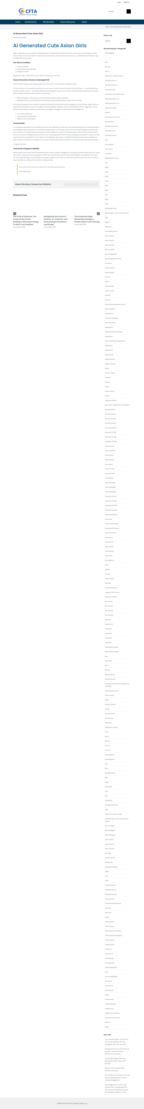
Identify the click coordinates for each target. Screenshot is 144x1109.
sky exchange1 (110, 826)
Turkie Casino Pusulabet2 (113, 935)
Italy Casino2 (109, 546)
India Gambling (110, 482)
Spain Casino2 (110, 848)
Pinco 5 (107, 745)
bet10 (107, 167)
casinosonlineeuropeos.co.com (115, 304)
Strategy (107, 853)
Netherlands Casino (111, 647)
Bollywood (108, 227)
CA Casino (108, 263)
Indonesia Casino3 (111, 514)
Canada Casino (110, 268)
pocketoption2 (110, 759)
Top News (108, 908)
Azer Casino (109, 149)
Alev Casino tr (109, 121)
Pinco (107, 732)
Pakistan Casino (110, 704)
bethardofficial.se (111, 208)
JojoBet (107, 569)
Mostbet (108, 620)
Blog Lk (107, 222)
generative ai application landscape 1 (117, 405)
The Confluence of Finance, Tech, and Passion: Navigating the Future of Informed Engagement (117, 1077)
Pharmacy (108, 723)
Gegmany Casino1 (111, 400)
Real (106, 796)
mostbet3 (108, 633)
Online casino (109, 695)
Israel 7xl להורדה (110, 533)
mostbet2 (108, 629)
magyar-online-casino (112, 592)
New (106, 656)
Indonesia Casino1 (111, 501)
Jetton (107, 565)
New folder (108, 661)
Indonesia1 (108, 519)
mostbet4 (108, 638)
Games (107, 396)
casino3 (107, 295)
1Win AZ (107, 67)
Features (108, 377)
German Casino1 (110, 414)
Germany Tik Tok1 (110, 437)
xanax (107, 1027)
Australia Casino (110, 131)
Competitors (109, 313)
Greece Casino (109, 446)
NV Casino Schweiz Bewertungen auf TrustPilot (117, 685)
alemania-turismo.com (112, 117)
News (107, 665)
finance (107, 382)
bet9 (106, 204)
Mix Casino (108, 601)
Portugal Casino (110, 773)
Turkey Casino (109, 922)
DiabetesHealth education (113, 332)
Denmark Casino (110, 323)
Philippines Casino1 (111, 727)
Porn (106, 764)
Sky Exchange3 (110, 835)
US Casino (108, 981)
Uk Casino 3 (109, 954)
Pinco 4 (107, 741)
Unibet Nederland (111, 967)
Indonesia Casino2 (111, 510)
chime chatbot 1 (110, 309)
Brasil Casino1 (109, 236)
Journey (107, 574)
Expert (107, 368)
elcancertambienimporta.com (115, 341)
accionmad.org (110, 90)
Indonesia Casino (110, 496)
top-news (108, 912)
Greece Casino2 (110, 450)
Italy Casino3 (109, 551)
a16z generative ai (111, 80)
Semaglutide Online (111, 805)
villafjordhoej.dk (110, 1004)
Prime (107, 782)
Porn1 (106, 768)
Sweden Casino (110, 858)
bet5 (106, 185)
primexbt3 (108, 787)
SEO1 (106, 809)
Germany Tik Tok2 (111, 441)
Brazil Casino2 (109, 245)
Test (106, 876)
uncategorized (109, 963)
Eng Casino (108, 345)
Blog (106, 217)
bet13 (107, 181)
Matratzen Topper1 (111, 597)
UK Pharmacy (109, 958)
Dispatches (109, 336)
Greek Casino (109, 455)
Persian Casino (110, 713)
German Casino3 (110, 419)
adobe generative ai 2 (112, 99)
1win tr (107, 71)
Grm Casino (109, 464)
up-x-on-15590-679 (111, 976)
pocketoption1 (109, 755)
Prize (106, 791)
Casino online (109, 291)
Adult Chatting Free (25, 171)
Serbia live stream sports (113, 814)
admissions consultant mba (114, 94)
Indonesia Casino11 (111, 505)
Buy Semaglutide (110, 254)
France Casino (109, 391)
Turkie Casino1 (109, 940)
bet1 (106, 163)
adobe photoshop (111, 108)
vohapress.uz (109, 1008)
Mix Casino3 (109, 615)
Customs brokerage (111, 318)
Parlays (107, 709)
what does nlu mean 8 (112, 1018)
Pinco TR (108, 750)
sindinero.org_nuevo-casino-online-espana (117, 820)
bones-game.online (111, 231)
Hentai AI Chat (110, 469)
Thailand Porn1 (110, 899)
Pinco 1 (107, 736)
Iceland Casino (110, 473)
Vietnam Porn (109, 999)
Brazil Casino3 (109, 249)
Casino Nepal (109, 286)
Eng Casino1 (109, 350)
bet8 (106, 199)
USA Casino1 (109, 986)
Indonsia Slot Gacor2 (112, 528)
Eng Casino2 (109, 355)
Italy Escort (108, 556)
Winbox (107, 1022)
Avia (106, 140)
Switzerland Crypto (111, 867)
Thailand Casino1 (110, 890)
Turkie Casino (109, 926)
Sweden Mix (109, 862)
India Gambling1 (110, 487)
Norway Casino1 (110, 679)
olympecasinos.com (111, 691)
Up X (106, 972)
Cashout (107, 277)
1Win (106, 62)
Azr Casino (108, 153)
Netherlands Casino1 (112, 652)
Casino (107, 281)
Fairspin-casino (110, 373)
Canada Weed (109, 272)
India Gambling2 (110, 492)
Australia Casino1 (110, 135)
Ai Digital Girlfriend (19, 144)
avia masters (109, 144)
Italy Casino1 (109, 542)
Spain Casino (109, 839)
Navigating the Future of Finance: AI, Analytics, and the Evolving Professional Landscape (117, 1051)
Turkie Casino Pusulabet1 (113, 931)
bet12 (107, 176)
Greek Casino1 (109, 460)
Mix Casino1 (109, 606)
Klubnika (108, 583)
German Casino (110, 409)
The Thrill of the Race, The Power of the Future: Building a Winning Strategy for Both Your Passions (116, 1041)
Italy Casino (109, 537)
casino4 (107, 300)
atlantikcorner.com (111, 126)
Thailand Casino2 (110, 894)
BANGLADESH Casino (112, 158)
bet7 (106, 195)
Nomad (107, 670)
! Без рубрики (109, 53)
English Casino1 (110, 364)
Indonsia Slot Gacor (111, 524)
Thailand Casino (110, 885)
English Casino (110, 359)
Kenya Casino (109, 578)
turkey (107, 917)
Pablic (107, 700)
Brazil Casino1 (109, 240)
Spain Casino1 (109, 844)
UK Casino (108, 949)
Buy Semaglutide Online (113, 259)
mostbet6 (108, 642)
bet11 (106, 172)
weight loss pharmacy (112, 1013)
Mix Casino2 (109, 610)
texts (106, 881)
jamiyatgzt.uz (109, 560)
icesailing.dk (109, 478)
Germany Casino (110, 423)
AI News (107, 112)
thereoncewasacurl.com (113, 903)
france (107, 386)
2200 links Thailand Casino (114, 76)
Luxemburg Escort (111, 588)
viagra (107, 995)
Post (106, 777)
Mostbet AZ (109, 624)
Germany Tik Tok (110, 432)
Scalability (108, 800)
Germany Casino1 (110, 428)
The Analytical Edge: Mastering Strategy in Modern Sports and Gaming (87, 219)
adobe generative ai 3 (112, 103)
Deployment (109, 327)
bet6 (106, 190)
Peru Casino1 (109, 718)
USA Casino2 (109, 990)
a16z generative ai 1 (111, 85)
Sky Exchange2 (110, 830)
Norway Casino (110, 674)
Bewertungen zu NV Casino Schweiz (117, 213)
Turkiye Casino (110, 944)
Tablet (107, 871)
